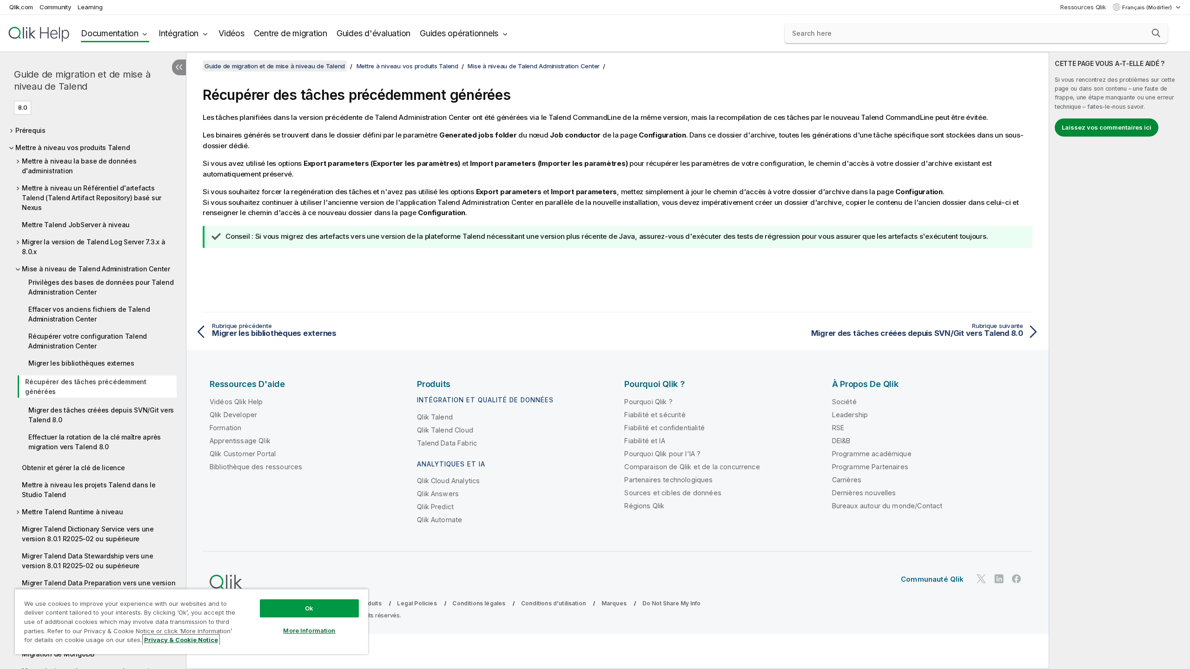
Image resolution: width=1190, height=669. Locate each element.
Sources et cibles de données (672, 493)
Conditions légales (478, 603)
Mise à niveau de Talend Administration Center (96, 269)
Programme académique (872, 454)
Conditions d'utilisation (553, 603)
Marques (614, 603)
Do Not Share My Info (671, 603)
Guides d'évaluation (373, 33)
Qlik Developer (233, 415)
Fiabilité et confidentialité (664, 428)
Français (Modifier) (1147, 7)
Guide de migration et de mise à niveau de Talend (82, 80)
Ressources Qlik (1082, 7)
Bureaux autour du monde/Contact (887, 506)
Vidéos (231, 33)
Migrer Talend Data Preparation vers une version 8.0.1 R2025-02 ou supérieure (98, 588)
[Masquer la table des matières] (179, 67)
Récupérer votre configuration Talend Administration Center (87, 341)
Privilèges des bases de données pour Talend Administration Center (100, 287)
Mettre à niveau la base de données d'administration (79, 166)
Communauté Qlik (932, 579)
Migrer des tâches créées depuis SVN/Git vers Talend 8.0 (101, 415)
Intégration (178, 33)
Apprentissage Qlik (240, 441)
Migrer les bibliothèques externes (81, 363)
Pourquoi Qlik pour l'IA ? (662, 454)
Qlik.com (21, 7)
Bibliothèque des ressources (256, 467)
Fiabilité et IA (644, 441)
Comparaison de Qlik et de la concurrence (692, 467)
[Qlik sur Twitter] (981, 578)
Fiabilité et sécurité (654, 415)
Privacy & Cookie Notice (181, 639)
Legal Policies (416, 603)
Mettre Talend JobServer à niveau (76, 225)
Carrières (846, 480)
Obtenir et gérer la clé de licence (73, 468)
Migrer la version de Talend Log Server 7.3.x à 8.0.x (93, 247)
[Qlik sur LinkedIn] (999, 578)
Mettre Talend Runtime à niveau (72, 512)
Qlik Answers (438, 494)
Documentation (110, 33)
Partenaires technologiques (668, 480)
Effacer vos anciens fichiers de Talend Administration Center (89, 314)
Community (56, 7)
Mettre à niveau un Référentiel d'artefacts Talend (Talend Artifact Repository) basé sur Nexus (91, 197)
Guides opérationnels (459, 33)
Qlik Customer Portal (243, 454)
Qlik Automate (439, 520)
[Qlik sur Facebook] (1017, 578)
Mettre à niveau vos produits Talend (72, 147)
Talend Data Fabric (447, 443)
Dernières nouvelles (864, 493)
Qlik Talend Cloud (445, 430)
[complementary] (1119, 360)
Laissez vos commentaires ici (1106, 127)
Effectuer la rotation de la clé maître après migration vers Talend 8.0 (94, 442)
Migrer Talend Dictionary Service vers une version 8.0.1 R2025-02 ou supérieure (88, 534)
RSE (838, 428)
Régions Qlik (644, 506)
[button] (1156, 33)
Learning (90, 7)
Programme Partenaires (870, 467)
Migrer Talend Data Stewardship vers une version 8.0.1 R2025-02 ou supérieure (87, 561)
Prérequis (30, 130)
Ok (309, 608)
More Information (309, 630)
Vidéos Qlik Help (236, 402)
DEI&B (841, 441)
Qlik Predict (435, 507)
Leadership (850, 415)
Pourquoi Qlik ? (648, 402)
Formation (225, 428)
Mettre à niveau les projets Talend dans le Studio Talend (89, 489)
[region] (191, 621)
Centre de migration (290, 33)
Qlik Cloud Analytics (448, 481)
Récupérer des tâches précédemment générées (85, 386)
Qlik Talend (435, 417)
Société (844, 402)
